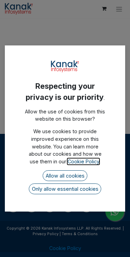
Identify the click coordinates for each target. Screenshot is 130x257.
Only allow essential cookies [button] (65, 189)
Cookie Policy (83, 161)
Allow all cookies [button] (65, 176)
